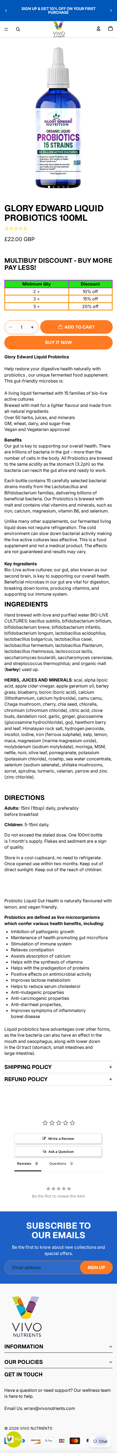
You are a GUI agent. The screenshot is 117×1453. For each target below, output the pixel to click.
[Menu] (6, 29)
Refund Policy (26, 1079)
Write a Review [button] (61, 1138)
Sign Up (96, 1267)
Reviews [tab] (24, 1163)
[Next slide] (111, 10)
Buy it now (58, 342)
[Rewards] (13, 1439)
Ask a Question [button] (61, 1151)
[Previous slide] (6, 10)
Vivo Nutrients (36, 1428)
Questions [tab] (57, 1163)
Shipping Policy (28, 1067)
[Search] (18, 29)
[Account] (98, 28)
